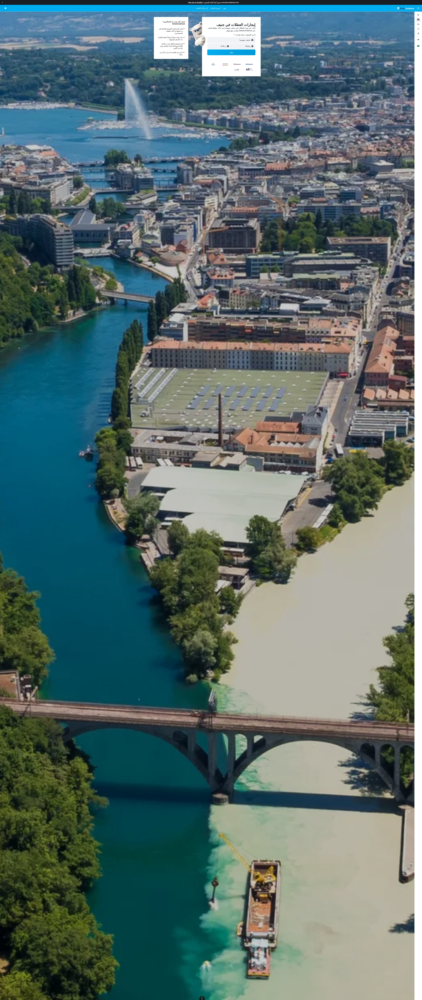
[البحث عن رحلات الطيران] (418, 15)
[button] (2, 2)
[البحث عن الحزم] (418, 29)
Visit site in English (195, 2)
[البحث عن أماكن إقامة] (418, 19)
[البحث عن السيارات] (418, 24)
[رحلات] (418, 39)
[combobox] (244, 35)
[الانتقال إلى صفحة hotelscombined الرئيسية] (405, 8)
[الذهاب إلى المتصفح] (418, 33)
